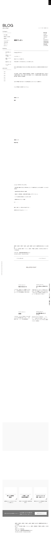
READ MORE (25, 378)
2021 (4, 77)
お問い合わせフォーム (40, 513)
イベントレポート (6, 40)
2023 (4, 73)
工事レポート (6, 43)
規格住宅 (5, 38)
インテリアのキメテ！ (42, 258)
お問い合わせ (49, 302)
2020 (4, 78)
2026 (4, 71)
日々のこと (5, 45)
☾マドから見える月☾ (20, 258)
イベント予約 (49, 295)
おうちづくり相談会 (49, 287)
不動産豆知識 (6, 42)
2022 (4, 75)
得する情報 (5, 34)
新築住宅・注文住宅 (7, 36)
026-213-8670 (27, 513)
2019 (4, 80)
